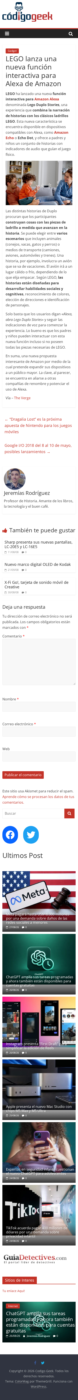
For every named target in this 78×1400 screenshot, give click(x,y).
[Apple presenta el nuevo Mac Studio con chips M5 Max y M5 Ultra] (39, 1062)
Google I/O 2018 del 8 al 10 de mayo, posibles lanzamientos (38, 448)
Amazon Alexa (46, 99)
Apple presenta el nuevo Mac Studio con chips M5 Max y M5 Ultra (39, 1108)
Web (6, 749)
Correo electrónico (19, 724)
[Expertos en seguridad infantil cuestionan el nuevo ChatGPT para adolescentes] (39, 1124)
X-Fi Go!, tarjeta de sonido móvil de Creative (36, 585)
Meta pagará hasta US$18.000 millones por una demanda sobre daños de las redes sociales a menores (37, 918)
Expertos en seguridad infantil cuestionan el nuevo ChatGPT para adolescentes (40, 1171)
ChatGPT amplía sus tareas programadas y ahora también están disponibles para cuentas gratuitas (39, 981)
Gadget (12, 51)
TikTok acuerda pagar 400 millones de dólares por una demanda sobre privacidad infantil (37, 1232)
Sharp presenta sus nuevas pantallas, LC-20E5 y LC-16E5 (39, 544)
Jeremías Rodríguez (23, 1336)
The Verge (22, 398)
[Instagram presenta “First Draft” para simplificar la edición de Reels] (39, 999)
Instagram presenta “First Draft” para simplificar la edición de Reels (36, 1045)
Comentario (13, 636)
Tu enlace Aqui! (13, 1291)
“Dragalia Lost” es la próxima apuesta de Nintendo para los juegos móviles (38, 425)
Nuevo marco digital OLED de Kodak (38, 564)
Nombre (10, 699)
